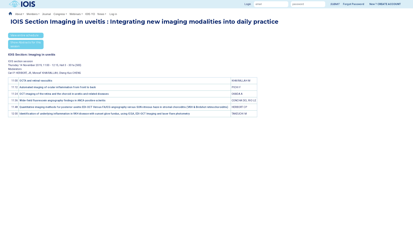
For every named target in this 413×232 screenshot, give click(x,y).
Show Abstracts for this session (25, 44)
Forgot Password (353, 4)
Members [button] (32, 14)
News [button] (100, 14)
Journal (46, 14)
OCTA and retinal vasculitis (36, 80)
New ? (385, 4)
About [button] (18, 14)
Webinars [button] (75, 14)
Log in (113, 14)
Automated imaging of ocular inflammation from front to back (58, 87)
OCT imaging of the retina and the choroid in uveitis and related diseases (64, 93)
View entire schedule (24, 35)
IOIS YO (90, 14)
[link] (335, 4)
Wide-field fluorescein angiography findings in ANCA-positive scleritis (63, 100)
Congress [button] (59, 14)
